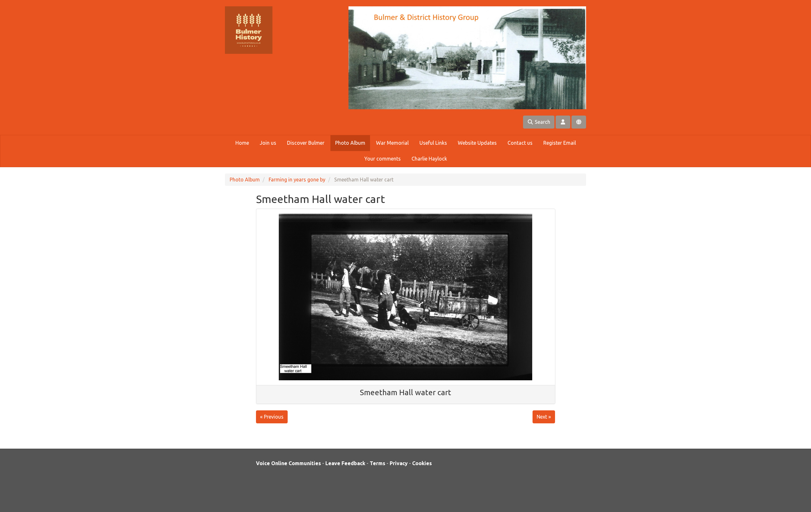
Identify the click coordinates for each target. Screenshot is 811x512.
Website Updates (477, 143)
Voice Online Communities (288, 463)
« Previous (272, 417)
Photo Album (350, 143)
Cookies (422, 463)
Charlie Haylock (429, 158)
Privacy (399, 463)
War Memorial (392, 143)
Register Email (559, 143)
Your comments (382, 158)
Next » (544, 417)
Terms (377, 463)
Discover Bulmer (305, 143)
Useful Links (433, 143)
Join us (268, 143)
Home (242, 143)
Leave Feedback (345, 463)
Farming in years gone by (297, 179)
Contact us (520, 143)
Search (541, 122)
